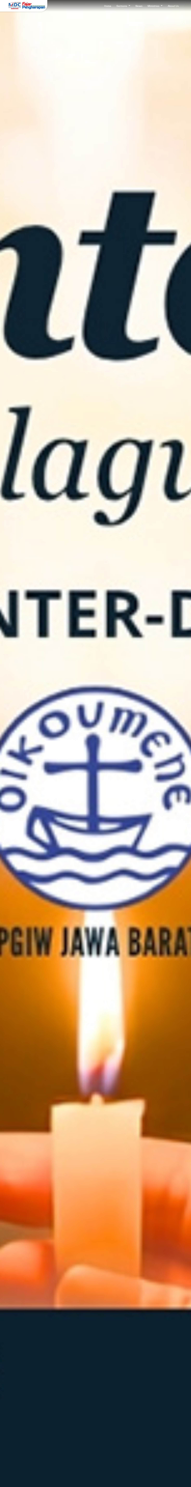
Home (107, 6)
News (139, 6)
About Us (173, 6)
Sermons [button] (122, 6)
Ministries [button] (154, 6)
